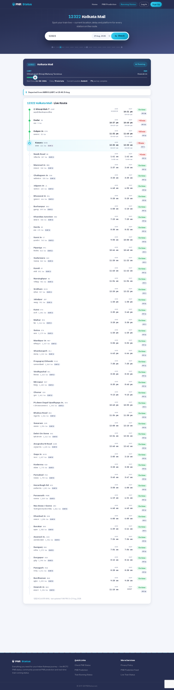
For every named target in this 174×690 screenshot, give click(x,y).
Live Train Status (128, 675)
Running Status (128, 4)
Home (94, 4)
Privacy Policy (127, 665)
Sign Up (156, 4)
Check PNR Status (82, 665)
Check (121, 36)
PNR (24, 4)
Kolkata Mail (39, 103)
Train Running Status (83, 675)
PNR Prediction (109, 4)
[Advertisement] (87, 626)
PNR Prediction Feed (130, 670)
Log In (144, 4)
